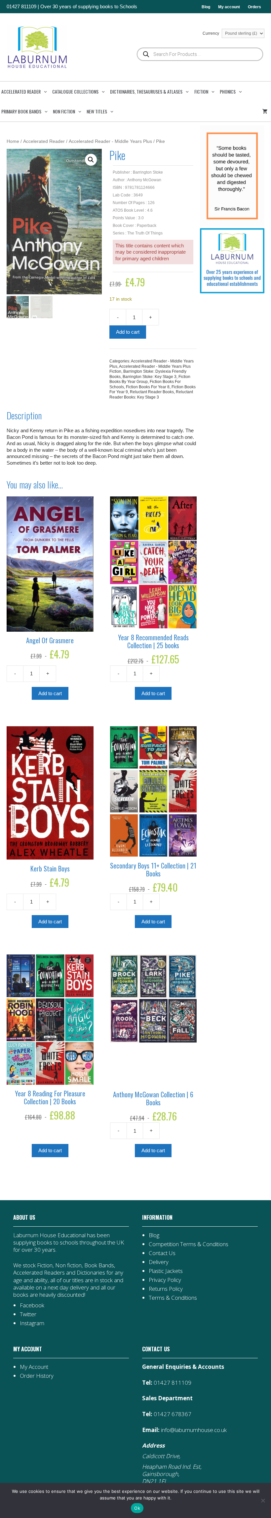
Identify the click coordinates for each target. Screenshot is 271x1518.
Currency (211, 33)
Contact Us (162, 1253)
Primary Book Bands (21, 111)
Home (13, 141)
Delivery (159, 1262)
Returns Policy (166, 1288)
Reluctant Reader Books (152, 392)
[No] (262, 1500)
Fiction (201, 91)
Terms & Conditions (173, 1297)
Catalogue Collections (75, 91)
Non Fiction (64, 111)
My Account (34, 1366)
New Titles (97, 111)
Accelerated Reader (21, 91)
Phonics (228, 91)
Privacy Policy (165, 1280)
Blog (206, 7)
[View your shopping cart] (266, 111)
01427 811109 (21, 6)
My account (229, 7)
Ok (137, 1508)
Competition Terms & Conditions (188, 1244)
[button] (91, 160)
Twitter (28, 1314)
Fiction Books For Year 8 (148, 387)
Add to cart (127, 332)
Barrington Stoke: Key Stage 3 (149, 376)
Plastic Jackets (166, 1271)
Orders (254, 7)
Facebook (32, 1305)
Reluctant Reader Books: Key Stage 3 (151, 395)
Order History (37, 1375)
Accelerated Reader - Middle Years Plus (110, 141)
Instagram (32, 1323)
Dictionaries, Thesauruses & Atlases (146, 91)
